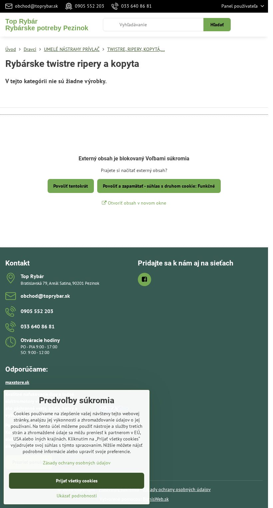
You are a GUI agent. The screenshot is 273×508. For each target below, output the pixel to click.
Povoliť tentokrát (70, 186)
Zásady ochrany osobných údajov (177, 489)
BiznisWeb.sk (156, 499)
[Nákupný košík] (244, 24)
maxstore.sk (17, 382)
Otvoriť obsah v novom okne (136, 203)
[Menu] (260, 24)
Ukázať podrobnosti (77, 496)
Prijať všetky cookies (77, 481)
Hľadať (217, 25)
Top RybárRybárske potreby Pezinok (46, 24)
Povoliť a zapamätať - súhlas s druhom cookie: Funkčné (159, 186)
